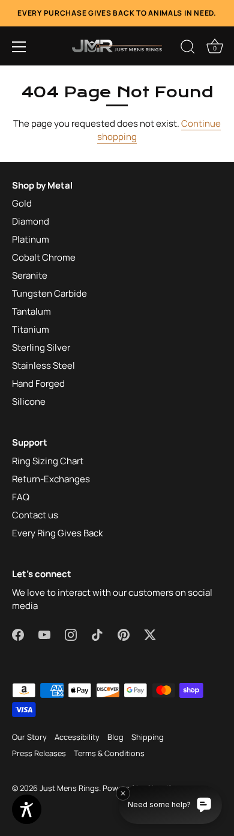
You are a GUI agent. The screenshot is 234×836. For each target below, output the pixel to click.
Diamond (30, 221)
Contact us (35, 515)
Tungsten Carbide (49, 293)
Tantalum (31, 311)
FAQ (20, 497)
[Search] (188, 48)
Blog (115, 737)
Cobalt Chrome (44, 257)
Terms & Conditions (109, 753)
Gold (22, 203)
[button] (19, 47)
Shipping (147, 737)
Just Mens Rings (69, 788)
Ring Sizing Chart (47, 461)
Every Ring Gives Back (57, 533)
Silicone (29, 401)
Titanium (30, 329)
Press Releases (39, 753)
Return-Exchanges (51, 479)
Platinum (30, 239)
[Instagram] (71, 634)
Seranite (29, 275)
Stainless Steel (43, 365)
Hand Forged (38, 383)
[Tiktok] (97, 634)
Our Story (29, 737)
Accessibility (77, 737)
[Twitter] (150, 634)
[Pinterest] (124, 634)
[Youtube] (44, 634)
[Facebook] (18, 634)
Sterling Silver (41, 347)
